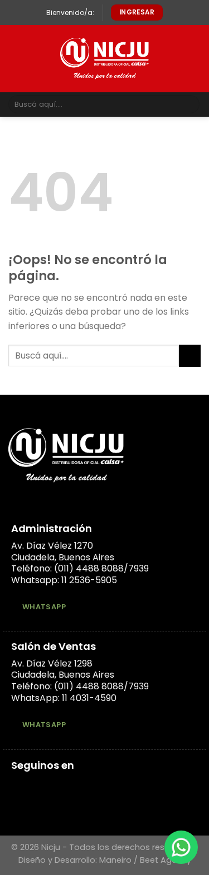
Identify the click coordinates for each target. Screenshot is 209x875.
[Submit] (189, 104)
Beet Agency (165, 860)
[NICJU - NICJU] (104, 58)
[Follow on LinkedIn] (45, 786)
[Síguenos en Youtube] (58, 786)
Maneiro (115, 860)
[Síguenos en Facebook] (17, 786)
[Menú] (15, 58)
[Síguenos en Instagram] (31, 786)
